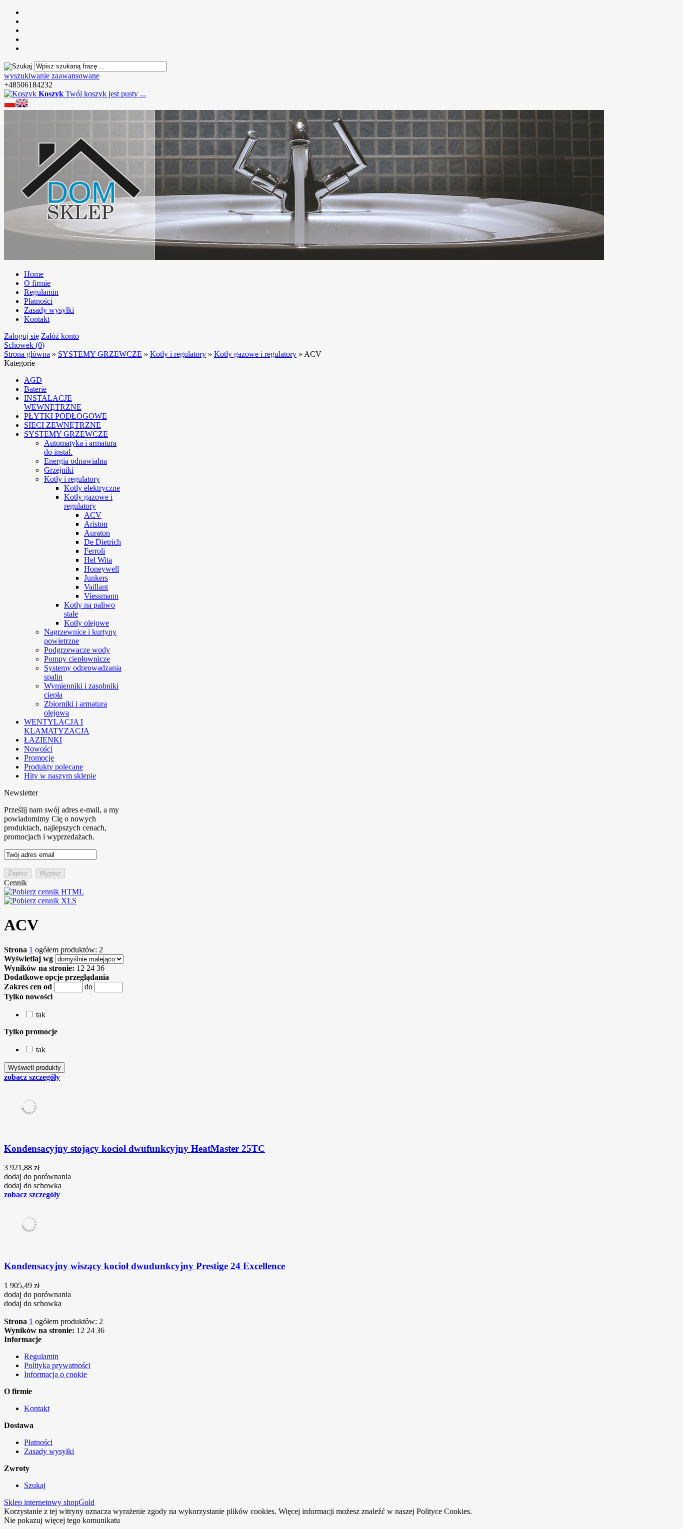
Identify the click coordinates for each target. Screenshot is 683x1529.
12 (80, 968)
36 (100, 968)
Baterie (35, 389)
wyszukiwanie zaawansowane (52, 75)
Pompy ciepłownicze (77, 659)
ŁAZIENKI (43, 740)
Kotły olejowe (86, 623)
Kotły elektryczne (92, 488)
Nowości (38, 749)
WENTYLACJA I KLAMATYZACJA (57, 726)
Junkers (96, 578)
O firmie (37, 283)
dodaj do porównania (37, 1176)
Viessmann (101, 596)
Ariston (96, 524)
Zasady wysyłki (49, 310)
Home (34, 274)
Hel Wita (98, 560)
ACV (93, 515)
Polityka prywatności (57, 1365)
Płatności (38, 301)
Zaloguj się (21, 336)
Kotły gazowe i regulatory (88, 501)
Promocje (39, 758)
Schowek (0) (24, 345)
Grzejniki (59, 470)
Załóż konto (60, 336)
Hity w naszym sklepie (60, 775)
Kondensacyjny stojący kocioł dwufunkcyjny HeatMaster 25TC (134, 1148)
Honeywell (101, 569)
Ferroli (94, 551)
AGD (33, 380)
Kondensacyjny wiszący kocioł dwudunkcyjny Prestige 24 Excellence (144, 1266)
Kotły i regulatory (72, 479)
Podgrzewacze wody (77, 650)
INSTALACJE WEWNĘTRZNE (53, 402)
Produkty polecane (53, 767)
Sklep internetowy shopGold (49, 1502)
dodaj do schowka (33, 1185)
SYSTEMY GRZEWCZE (66, 434)
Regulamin (41, 292)
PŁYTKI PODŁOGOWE (65, 416)
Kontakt (37, 319)
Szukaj (35, 1485)
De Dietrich (102, 542)
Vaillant (96, 587)
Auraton (97, 533)
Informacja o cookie (55, 1374)
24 (90, 968)
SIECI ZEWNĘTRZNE (62, 425)
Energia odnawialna (75, 461)
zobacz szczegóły (32, 1077)
